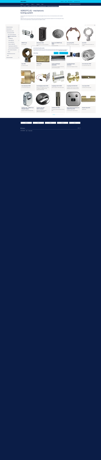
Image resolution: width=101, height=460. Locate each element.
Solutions (22, 4)
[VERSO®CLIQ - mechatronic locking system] (18, 36)
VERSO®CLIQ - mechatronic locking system (12, 36)
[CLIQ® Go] (18, 51)
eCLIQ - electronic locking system (12, 34)
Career (42, 4)
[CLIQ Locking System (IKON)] (18, 32)
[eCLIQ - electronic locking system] (18, 34)
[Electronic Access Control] (18, 30)
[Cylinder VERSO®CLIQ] (18, 40)
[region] (51, 51)
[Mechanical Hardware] (18, 27)
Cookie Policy (60, 50)
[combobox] (74, 4)
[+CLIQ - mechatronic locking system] (18, 49)
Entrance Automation (10, 57)
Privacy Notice (64, 50)
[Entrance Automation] (18, 57)
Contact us (38, 4)
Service (27, 4)
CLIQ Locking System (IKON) (10, 32)
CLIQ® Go (9, 51)
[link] (62, 1)
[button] (23, 4)
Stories (32, 4)
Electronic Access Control (10, 30)
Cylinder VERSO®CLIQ (11, 40)
